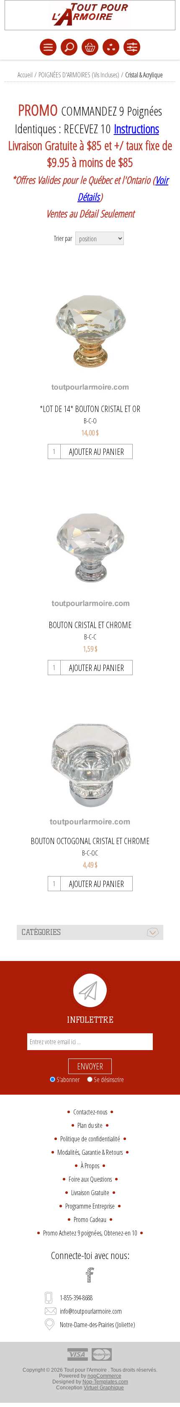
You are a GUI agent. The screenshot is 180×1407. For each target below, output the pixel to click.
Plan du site (90, 1125)
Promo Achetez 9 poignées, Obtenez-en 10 (90, 1233)
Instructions (136, 128)
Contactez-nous (90, 1112)
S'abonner (68, 1079)
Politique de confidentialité (90, 1138)
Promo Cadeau (90, 1219)
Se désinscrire (109, 1079)
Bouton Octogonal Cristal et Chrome (90, 841)
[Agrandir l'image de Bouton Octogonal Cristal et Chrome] (90, 762)
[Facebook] (90, 1275)
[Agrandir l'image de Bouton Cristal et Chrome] (90, 546)
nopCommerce (104, 1376)
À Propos (90, 1165)
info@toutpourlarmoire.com (91, 1311)
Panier (90, 47)
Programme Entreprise (90, 1206)
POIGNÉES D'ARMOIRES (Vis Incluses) (79, 74)
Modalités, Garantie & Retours (90, 1152)
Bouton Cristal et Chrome (90, 625)
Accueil (25, 74)
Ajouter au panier (96, 451)
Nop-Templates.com (105, 1382)
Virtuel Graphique (104, 1388)
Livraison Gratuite (90, 1192)
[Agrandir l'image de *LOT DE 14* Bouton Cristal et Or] (90, 330)
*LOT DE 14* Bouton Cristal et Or (90, 409)
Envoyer (90, 1066)
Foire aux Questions (90, 1179)
